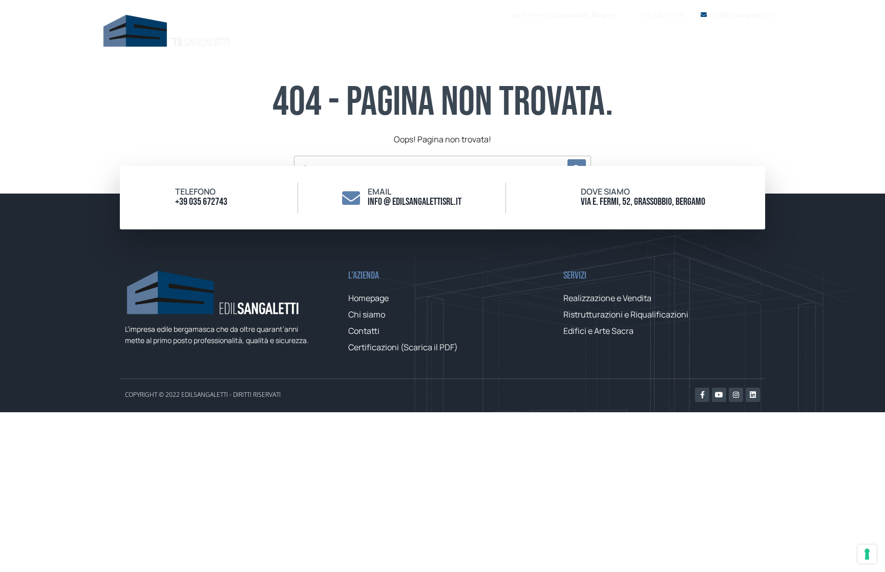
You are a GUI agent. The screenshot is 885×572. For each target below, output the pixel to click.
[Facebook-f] (702, 395)
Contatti (698, 41)
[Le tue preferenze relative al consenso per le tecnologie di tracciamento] (867, 554)
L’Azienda (578, 41)
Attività (633, 41)
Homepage (516, 41)
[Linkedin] (753, 395)
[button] (758, 40)
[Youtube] (719, 395)
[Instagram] (736, 395)
